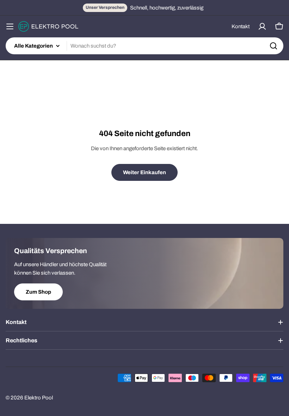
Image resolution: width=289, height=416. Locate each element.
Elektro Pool (38, 397)
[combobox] (144, 45)
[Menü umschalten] (10, 26)
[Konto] (262, 26)
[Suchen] (273, 46)
